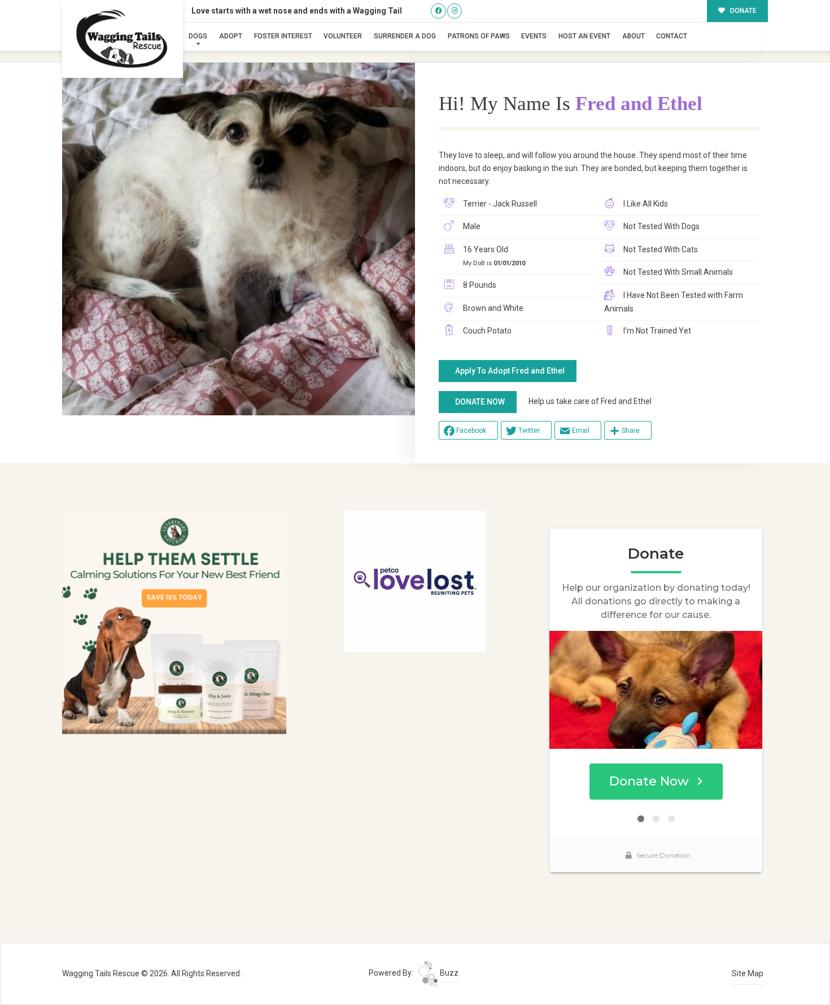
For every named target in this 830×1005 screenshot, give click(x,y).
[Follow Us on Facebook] (438, 11)
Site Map (747, 973)
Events (534, 36)
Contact (671, 36)
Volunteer (343, 36)
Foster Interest (283, 36)
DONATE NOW (480, 401)
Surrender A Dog (405, 36)
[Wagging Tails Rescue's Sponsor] (174, 621)
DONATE (742, 11)
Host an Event (584, 36)
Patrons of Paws (479, 36)
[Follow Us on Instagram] (454, 11)
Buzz (448, 972)
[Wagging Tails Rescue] (122, 39)
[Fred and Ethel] (238, 239)
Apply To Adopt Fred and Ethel (510, 370)
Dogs (198, 36)
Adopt (230, 36)
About (633, 36)
